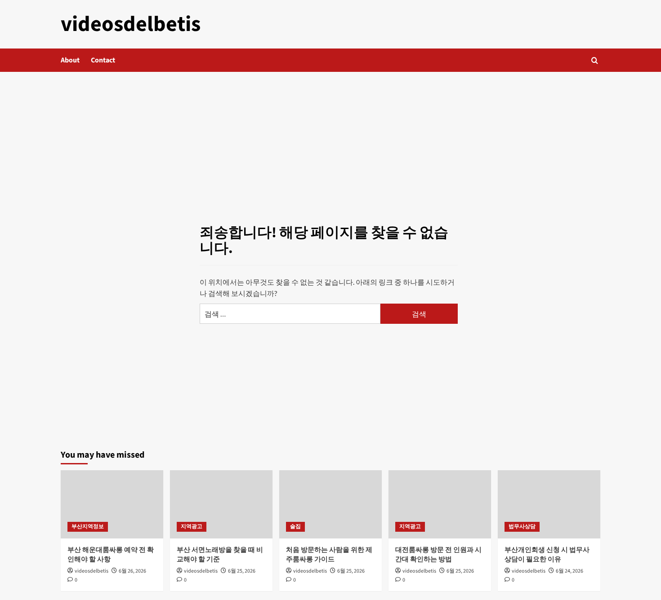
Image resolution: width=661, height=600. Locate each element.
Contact (103, 60)
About (70, 60)
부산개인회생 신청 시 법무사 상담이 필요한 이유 (547, 554)
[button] (594, 60)
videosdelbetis (131, 24)
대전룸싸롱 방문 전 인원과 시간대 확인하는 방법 (438, 554)
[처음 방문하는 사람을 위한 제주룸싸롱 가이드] (330, 504)
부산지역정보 (87, 526)
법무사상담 (522, 526)
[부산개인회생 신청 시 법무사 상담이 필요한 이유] (549, 504)
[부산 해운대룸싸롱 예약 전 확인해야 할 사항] (112, 504)
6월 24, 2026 (569, 571)
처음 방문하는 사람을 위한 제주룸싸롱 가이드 (329, 554)
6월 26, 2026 (132, 571)
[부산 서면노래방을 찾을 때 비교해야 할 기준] (221, 504)
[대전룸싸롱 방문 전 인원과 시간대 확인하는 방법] (440, 504)
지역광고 (191, 526)
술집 (295, 526)
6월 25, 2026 (241, 571)
